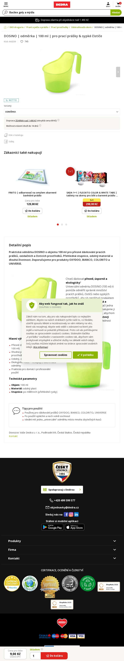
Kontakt (13, 436)
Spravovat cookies (55, 354)
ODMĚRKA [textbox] (10, 111)
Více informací (40, 346)
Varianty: (8, 105)
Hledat (116, 12)
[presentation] (6, 72)
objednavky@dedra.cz (64, 507)
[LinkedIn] (76, 514)
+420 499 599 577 (64, 500)
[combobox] (62, 112)
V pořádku (86, 354)
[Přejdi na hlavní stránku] (62, 4)
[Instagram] (71, 514)
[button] (58, 225)
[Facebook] (66, 514)
